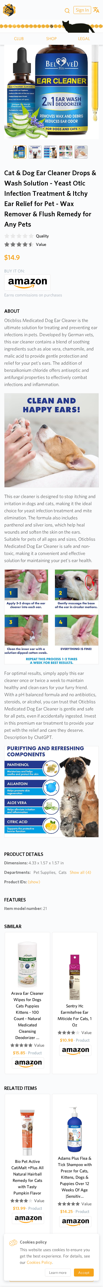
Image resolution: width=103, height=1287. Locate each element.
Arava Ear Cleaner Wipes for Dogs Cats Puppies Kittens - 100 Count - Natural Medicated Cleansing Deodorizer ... (27, 1015)
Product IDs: (22, 882)
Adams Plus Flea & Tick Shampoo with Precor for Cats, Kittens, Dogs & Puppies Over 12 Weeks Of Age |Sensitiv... (75, 1177)
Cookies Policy (39, 1262)
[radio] (7, 236)
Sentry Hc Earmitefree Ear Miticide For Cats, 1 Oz (75, 1015)
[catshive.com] (11, 10)
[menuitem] (81, 10)
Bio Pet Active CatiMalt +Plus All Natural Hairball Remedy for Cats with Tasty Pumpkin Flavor (27, 1177)
